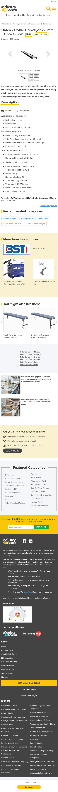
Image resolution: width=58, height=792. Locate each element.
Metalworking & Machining (40, 716)
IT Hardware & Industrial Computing (14, 762)
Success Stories (7, 673)
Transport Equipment (37, 743)
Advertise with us (7, 669)
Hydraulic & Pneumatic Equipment (14, 747)
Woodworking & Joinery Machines (42, 765)
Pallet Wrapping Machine (15, 503)
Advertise (53, 2)
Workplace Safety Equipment (41, 773)
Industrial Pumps (7, 758)
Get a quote (29, 787)
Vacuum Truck (36, 502)
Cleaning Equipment (8, 713)
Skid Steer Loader (38, 491)
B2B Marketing (7, 658)
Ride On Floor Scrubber (41, 488)
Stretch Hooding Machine (41, 495)
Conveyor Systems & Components (26, 24)
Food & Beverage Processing (12, 739)
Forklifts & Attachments (10, 743)
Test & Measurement (37, 739)
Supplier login (29, 689)
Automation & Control (9, 706)
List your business (29, 683)
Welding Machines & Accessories (42, 762)
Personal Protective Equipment (41, 732)
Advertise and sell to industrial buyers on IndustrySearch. (26, 598)
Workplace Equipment (38, 769)
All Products (6, 24)
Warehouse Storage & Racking (41, 751)
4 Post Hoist (10, 475)
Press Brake (36, 477)
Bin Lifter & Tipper (12, 478)
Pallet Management (37, 728)
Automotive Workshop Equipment (13, 709)
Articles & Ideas (7, 650)
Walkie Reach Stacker (39, 505)
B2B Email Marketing (9, 662)
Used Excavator (37, 498)
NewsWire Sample (8, 666)
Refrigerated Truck (38, 484)
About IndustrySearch (9, 654)
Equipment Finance (13, 492)
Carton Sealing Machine (15, 482)
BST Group (14, 39)
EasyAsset (28, 592)
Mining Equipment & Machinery (41, 720)
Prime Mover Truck (38, 481)
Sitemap (4, 677)
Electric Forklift (11, 489)
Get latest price (41, 34)
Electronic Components (10, 735)
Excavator (9, 496)
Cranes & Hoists (7, 725)
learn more (12, 450)
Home (3, 646)
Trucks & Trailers (36, 747)
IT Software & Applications (11, 765)
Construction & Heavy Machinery (13, 717)
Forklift (8, 499)
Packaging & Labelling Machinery (42, 724)
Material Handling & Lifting (40, 712)
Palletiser (34, 474)
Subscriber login (29, 695)
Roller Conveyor (47, 24)
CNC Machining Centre (14, 485)
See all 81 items (38, 248)
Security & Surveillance (38, 735)
